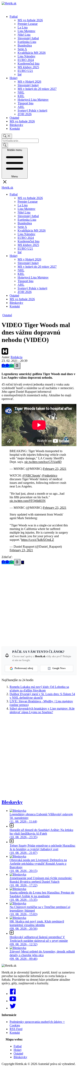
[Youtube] (13, 1001)
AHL (21, 107)
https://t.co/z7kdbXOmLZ (37, 539)
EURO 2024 (26, 60)
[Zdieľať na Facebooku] (4, 366)
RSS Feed (16, 1029)
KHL (21, 96)
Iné (20, 74)
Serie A (22, 49)
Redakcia (16, 357)
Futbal (14, 16)
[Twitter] (13, 1008)
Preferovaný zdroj (24, 668)
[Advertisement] (39, 604)
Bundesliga (25, 45)
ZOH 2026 (25, 114)
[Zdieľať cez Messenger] (8, 366)
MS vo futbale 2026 (30, 20)
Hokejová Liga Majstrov (33, 99)
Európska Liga (27, 42)
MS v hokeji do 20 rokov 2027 (37, 89)
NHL (21, 92)
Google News (59, 668)
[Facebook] (13, 993)
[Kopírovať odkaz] (17, 366)
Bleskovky (16, 125)
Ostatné (14, 117)
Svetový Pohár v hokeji (32, 110)
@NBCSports (31, 475)
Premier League (28, 23)
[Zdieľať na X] (22, 562)
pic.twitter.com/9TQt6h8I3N (28, 500)
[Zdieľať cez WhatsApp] (12, 366)
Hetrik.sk (7, 187)
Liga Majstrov (26, 31)
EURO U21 (25, 70)
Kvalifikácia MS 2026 (32, 52)
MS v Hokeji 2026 (29, 81)
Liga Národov (26, 56)
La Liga (23, 27)
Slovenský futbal (28, 38)
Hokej (13, 78)
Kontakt (15, 128)
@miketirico (49, 475)
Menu (14, 163)
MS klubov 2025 (28, 67)
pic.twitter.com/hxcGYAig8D (43, 462)
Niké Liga (24, 34)
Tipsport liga (25, 103)
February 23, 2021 (54, 468)
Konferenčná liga (28, 63)
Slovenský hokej (28, 85)
